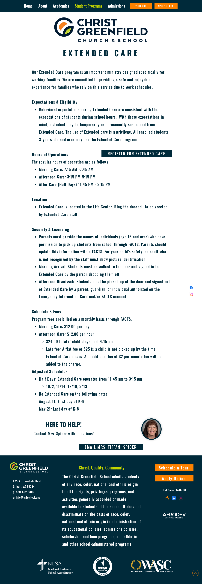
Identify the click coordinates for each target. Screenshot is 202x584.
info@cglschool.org (28, 497)
